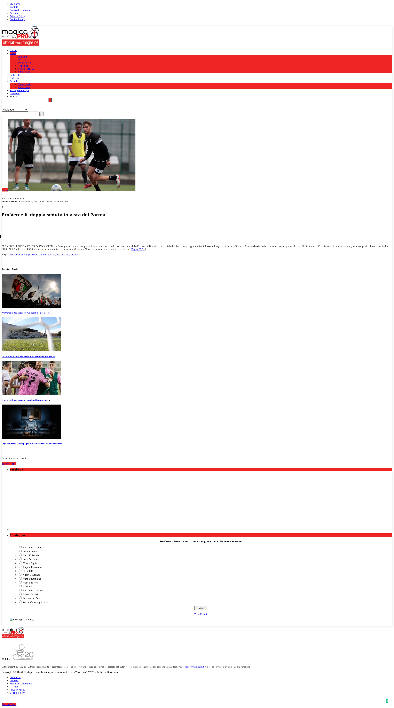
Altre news (24, 71)
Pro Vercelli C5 (26, 68)
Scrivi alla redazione (21, 10)
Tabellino (23, 65)
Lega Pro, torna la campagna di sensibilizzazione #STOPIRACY (32, 443)
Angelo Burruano (32, 566)
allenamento (16, 254)
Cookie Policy (17, 19)
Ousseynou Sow (31, 598)
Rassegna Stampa (19, 90)
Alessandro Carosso (33, 590)
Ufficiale (22, 56)
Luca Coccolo (30, 559)
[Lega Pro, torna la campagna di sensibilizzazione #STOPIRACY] (31, 437)
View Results (201, 614)
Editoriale (15, 74)
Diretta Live (24, 62)
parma (51, 254)
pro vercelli (62, 254)
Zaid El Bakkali (30, 594)
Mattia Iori (28, 586)
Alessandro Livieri (32, 547)
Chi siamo (15, 3)
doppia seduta (32, 254)
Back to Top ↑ (9, 463)
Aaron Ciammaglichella (35, 602)
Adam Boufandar (32, 574)
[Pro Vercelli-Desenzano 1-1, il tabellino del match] (31, 306)
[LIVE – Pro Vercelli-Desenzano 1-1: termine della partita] (31, 350)
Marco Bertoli (30, 582)
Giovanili (14, 93)
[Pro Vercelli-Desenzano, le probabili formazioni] (31, 394)
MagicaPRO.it (138, 249)
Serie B (14, 81)
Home (13, 50)
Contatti (14, 6)
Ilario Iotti (28, 570)
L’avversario (24, 84)
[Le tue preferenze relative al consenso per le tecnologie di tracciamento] (387, 701)
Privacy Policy (17, 16)
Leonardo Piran (31, 551)
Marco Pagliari (31, 563)
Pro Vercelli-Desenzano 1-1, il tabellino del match (26, 312)
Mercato (22, 59)
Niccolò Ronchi (31, 555)
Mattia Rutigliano (32, 578)
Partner (14, 13)
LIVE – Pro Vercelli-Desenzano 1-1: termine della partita (28, 356)
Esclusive (15, 78)
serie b (74, 254)
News (13, 53)
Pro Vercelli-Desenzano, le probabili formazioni (25, 400)
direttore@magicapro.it (193, 666)
